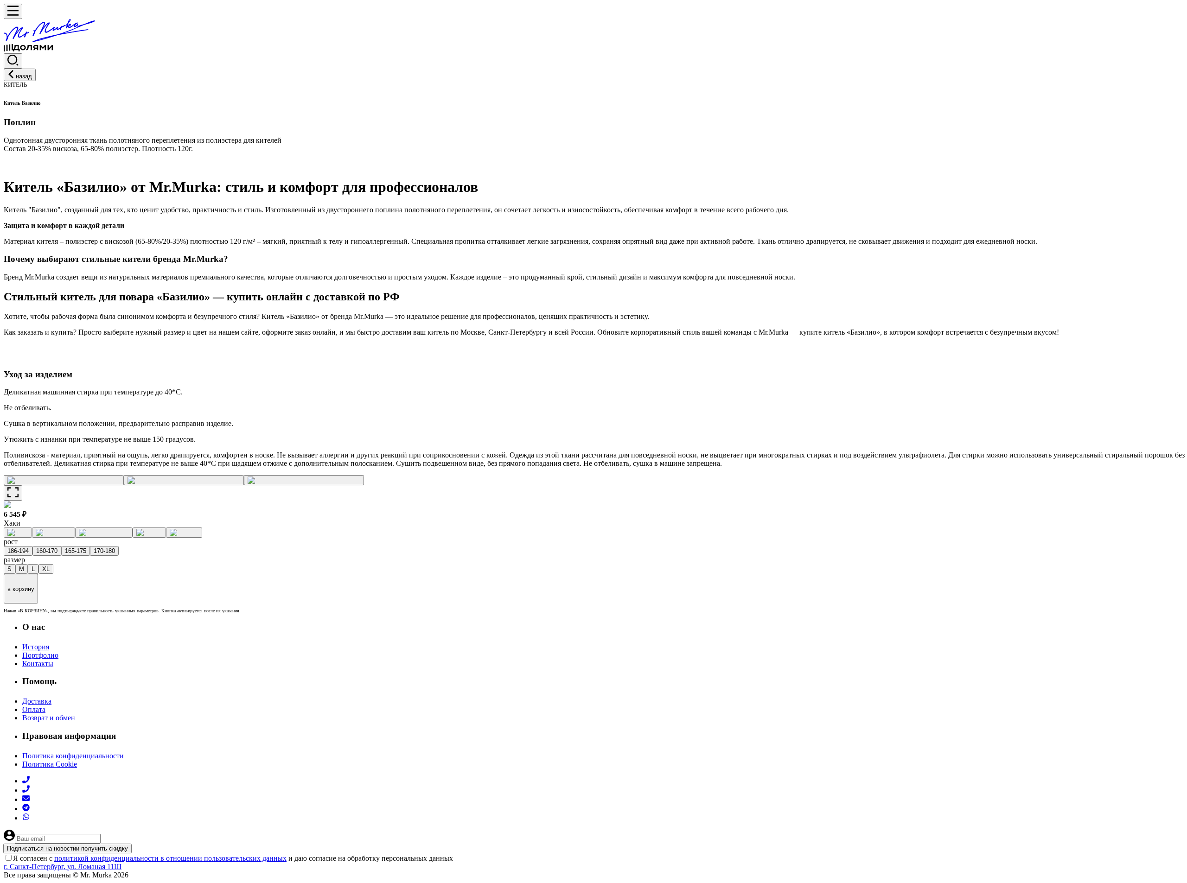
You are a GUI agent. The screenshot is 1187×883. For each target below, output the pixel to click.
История (35, 647)
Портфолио (40, 655)
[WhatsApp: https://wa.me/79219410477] (26, 818)
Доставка (36, 701)
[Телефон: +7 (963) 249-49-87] (26, 790)
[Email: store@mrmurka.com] (26, 799)
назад (24, 76)
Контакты (37, 663)
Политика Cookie (49, 764)
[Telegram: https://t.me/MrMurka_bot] (26, 809)
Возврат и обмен (48, 718)
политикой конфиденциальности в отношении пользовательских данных (170, 858)
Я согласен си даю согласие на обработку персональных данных (233, 858)
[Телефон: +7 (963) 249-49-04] (26, 781)
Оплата (33, 709)
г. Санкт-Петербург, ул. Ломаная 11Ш (62, 866)
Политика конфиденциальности (73, 756)
